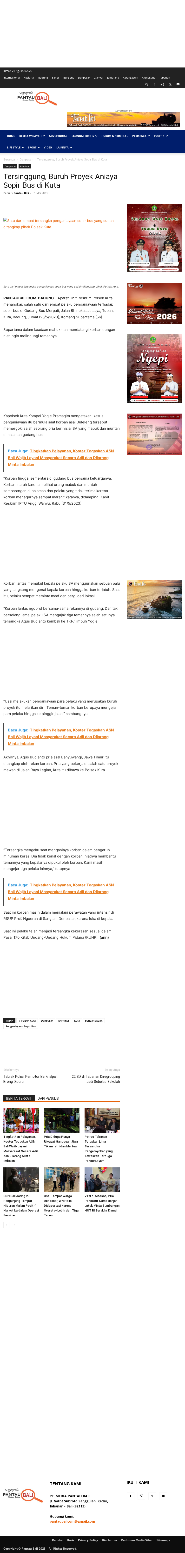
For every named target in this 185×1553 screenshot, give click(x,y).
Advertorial (58, 136)
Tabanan (164, 77)
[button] (147, 84)
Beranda (9, 159)
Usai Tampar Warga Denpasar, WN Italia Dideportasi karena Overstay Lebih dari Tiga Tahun (61, 1205)
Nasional (29, 77)
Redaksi (57, 1540)
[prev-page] (6, 1225)
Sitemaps (163, 1540)
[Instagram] (162, 84)
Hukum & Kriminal (114, 136)
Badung (43, 77)
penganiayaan (94, 1020)
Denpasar (84, 77)
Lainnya (62, 147)
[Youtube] (178, 84)
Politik (159, 136)
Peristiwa (139, 136)
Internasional (11, 77)
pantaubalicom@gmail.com (72, 1521)
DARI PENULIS (48, 1098)
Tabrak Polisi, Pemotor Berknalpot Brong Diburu (30, 1079)
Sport (32, 147)
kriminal (63, 1020)
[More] (94, 204)
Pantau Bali (21, 193)
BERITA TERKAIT (19, 1098)
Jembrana (113, 77)
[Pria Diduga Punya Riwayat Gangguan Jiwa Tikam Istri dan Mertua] (61, 1120)
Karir (70, 1540)
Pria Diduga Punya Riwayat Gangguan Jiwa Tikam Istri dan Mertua (61, 1141)
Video (48, 147)
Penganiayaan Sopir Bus (21, 1026)
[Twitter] (170, 84)
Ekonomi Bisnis (83, 136)
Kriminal (25, 166)
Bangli (55, 77)
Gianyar (98, 77)
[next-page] (14, 1225)
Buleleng (68, 77)
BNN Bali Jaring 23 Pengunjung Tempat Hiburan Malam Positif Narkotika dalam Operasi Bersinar (21, 1205)
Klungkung (148, 77)
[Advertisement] (92, 33)
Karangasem (130, 77)
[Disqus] (61, 1299)
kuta (77, 1020)
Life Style (13, 147)
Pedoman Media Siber (137, 1540)
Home (11, 136)
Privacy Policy (88, 1540)
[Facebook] (154, 84)
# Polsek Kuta (27, 1020)
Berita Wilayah (30, 136)
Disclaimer (109, 1540)
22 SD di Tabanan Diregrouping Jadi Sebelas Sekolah (96, 1079)
